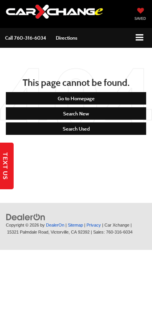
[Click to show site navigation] (139, 38)
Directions (66, 38)
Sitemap (75, 225)
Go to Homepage (76, 98)
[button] (25, 38)
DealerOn (55, 225)
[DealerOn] (26, 217)
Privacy (94, 225)
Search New (76, 113)
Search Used (76, 129)
